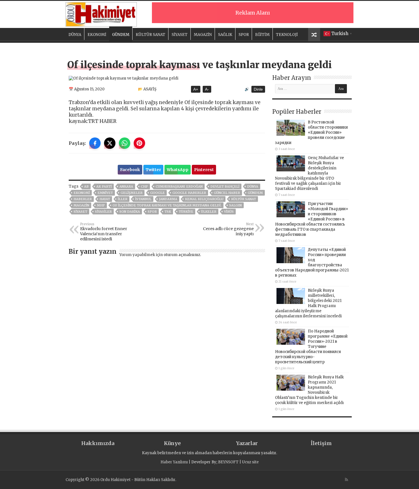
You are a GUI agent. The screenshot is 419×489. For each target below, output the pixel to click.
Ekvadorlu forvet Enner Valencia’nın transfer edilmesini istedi (103, 232)
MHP (101, 205)
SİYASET (180, 34)
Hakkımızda (97, 443)
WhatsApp (177, 169)
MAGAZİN (203, 34)
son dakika (129, 212)
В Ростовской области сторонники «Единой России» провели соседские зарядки (311, 132)
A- (207, 89)
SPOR (244, 34)
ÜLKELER (208, 212)
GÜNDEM (120, 34)
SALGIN (235, 205)
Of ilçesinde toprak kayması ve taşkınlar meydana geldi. (167, 205)
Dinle (258, 89)
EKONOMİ (97, 34)
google (157, 193)
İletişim (321, 443)
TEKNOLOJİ (287, 34)
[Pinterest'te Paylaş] (139, 143)
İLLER (122, 199)
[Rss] (346, 479)
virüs (229, 212)
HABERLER (83, 199)
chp (144, 186)
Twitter (153, 169)
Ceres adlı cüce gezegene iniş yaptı (228, 229)
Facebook (130, 169)
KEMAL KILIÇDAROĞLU (204, 199)
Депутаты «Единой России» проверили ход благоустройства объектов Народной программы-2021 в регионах (312, 262)
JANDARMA (168, 199)
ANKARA (126, 186)
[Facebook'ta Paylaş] (95, 143)
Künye (172, 443)
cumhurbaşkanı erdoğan (179, 186)
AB (86, 186)
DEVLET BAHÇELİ (224, 186)
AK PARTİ (104, 186)
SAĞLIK (225, 34)
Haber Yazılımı (174, 462)
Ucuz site (250, 462)
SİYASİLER (103, 212)
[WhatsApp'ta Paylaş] (124, 143)
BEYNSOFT (228, 462)
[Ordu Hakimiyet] (101, 13)
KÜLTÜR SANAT (150, 34)
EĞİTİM (262, 34)
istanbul (143, 199)
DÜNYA (74, 34)
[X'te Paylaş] (109, 143)
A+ (195, 89)
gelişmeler (132, 193)
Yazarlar (247, 443)
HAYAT (104, 199)
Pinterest (204, 169)
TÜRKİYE (186, 212)
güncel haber (227, 193)
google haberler (189, 193)
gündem (255, 193)
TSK (167, 212)
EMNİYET (105, 193)
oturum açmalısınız (182, 254)
